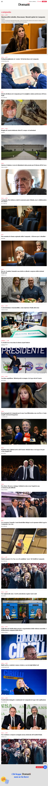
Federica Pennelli (4, 632)
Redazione (3, 238)
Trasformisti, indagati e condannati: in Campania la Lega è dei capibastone (23, 700)
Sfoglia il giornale (32, 1)
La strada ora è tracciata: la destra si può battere (15, 342)
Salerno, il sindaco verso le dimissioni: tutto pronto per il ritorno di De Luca (23, 165)
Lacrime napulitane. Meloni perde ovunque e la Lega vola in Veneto (21, 378)
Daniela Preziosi (4, 167)
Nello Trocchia (4, 97)
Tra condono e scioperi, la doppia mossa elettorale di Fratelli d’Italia (21, 734)
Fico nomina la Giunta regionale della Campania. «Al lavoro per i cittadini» (23, 236)
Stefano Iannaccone (5, 61)
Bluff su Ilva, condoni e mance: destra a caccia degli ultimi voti (20, 665)
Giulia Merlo (3, 380)
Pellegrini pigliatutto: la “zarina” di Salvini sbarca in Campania (20, 59)
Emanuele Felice (4, 344)
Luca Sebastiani (4, 416)
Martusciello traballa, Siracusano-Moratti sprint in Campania (23, 17)
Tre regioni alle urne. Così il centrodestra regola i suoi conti (19, 594)
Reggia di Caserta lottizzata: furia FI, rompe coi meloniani (18, 130)
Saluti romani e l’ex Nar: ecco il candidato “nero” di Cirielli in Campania (22, 559)
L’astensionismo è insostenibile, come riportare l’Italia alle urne (20, 307)
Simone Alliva (3, 736)
